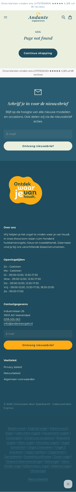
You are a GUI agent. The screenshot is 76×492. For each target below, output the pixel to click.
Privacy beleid (13, 367)
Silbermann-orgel (36, 466)
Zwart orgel (61, 456)
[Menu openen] (5, 17)
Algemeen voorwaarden (19, 379)
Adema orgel (60, 466)
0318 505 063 (12, 319)
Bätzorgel (52, 461)
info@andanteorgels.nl (18, 323)
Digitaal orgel (37, 428)
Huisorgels (14, 438)
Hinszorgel (38, 470)
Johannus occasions (39, 438)
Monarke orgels (47, 442)
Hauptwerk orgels (55, 433)
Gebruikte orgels (27, 433)
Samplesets (13, 456)
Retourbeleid (12, 373)
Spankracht (43, 404)
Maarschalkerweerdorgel (24, 461)
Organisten (56, 452)
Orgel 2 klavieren (40, 447)
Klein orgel (26, 442)
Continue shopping (38, 53)
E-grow (9, 408)
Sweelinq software (37, 456)
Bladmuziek (16, 428)
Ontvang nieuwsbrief (37, 146)
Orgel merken (35, 452)
